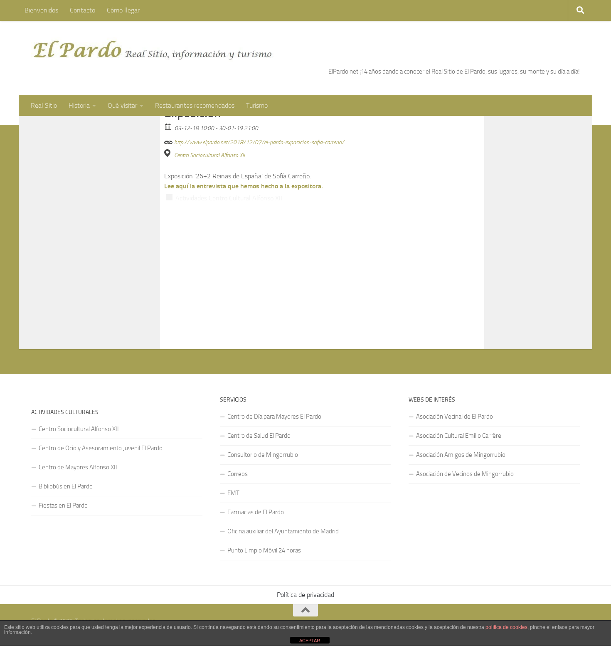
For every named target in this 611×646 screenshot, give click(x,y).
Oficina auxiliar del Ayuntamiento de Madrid (283, 531)
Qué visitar (122, 105)
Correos (237, 474)
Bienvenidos (41, 10)
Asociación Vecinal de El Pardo (454, 416)
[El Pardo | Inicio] (153, 49)
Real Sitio (44, 105)
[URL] (168, 140)
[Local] (168, 153)
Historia (79, 105)
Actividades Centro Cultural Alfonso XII (228, 198)
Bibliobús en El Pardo (66, 486)
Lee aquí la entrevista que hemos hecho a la (227, 186)
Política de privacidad (305, 595)
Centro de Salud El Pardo (259, 435)
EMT (233, 493)
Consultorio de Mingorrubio (262, 455)
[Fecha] (168, 126)
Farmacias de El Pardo (255, 512)
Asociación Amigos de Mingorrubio (460, 455)
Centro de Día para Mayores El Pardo (274, 416)
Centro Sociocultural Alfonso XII (209, 155)
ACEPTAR (309, 640)
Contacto (82, 10)
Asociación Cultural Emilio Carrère (458, 435)
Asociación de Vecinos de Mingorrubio (465, 474)
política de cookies (506, 627)
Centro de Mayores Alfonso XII (78, 467)
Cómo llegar (123, 10)
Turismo (257, 105)
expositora (306, 186)
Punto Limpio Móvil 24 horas (264, 550)
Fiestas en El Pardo (63, 505)
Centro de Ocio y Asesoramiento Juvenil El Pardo (101, 448)
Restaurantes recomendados (194, 105)
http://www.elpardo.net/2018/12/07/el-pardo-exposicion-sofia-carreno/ (258, 142)
